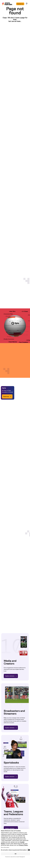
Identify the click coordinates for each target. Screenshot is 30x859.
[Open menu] (27, 3)
